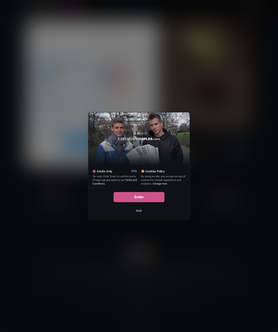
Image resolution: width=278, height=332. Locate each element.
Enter (139, 197)
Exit (139, 210)
